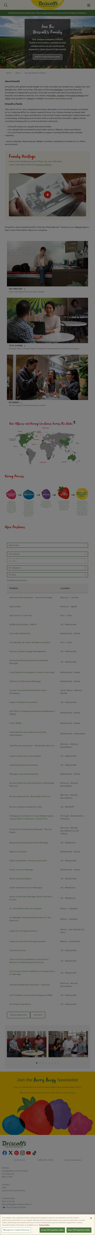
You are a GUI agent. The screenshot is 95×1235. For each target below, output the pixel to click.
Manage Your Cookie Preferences (16, 1230)
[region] (47, 1224)
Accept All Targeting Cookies (52, 1230)
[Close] (91, 1218)
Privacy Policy (44, 1225)
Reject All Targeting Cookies (79, 1230)
